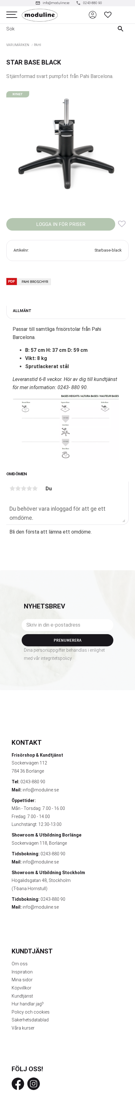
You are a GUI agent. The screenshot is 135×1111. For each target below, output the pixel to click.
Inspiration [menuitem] (22, 971)
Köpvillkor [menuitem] (21, 987)
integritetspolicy (56, 658)
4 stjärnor (29, 488)
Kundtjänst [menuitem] (22, 996)
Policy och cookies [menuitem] (31, 1012)
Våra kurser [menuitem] (23, 1027)
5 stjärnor (35, 488)
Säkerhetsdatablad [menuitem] (30, 1019)
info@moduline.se (41, 789)
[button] (11, 14)
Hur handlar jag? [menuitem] (28, 1003)
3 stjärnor (23, 488)
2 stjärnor (18, 488)
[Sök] (122, 29)
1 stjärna (12, 488)
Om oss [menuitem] (20, 963)
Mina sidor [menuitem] (22, 979)
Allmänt (22, 311)
